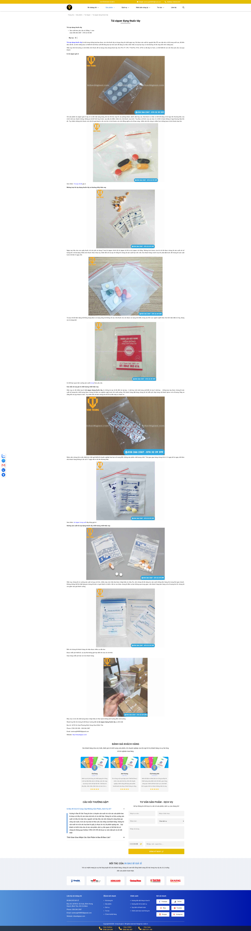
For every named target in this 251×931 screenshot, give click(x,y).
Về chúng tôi (109, 900)
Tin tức (107, 911)
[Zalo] (3, 456)
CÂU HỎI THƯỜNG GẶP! (95, 802)
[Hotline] (3, 470)
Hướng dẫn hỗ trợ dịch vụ (139, 904)
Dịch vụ (107, 907)
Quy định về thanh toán (139, 907)
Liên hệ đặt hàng (111, 914)
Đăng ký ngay (155, 851)
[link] (93, 7)
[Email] (3, 465)
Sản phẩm (108, 904)
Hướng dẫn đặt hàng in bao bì (141, 900)
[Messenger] (3, 460)
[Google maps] (3, 475)
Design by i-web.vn (142, 924)
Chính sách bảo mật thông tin (141, 911)
